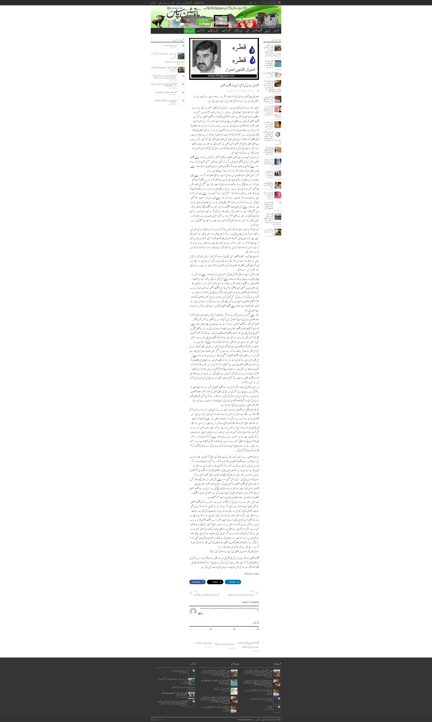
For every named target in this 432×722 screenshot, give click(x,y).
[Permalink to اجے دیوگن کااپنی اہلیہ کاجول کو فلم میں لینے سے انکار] (277, 185)
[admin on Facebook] (199, 614)
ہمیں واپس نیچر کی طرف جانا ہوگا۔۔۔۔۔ (202, 643)
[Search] (279, 2)
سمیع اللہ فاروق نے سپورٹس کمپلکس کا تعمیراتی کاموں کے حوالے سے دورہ (269, 174)
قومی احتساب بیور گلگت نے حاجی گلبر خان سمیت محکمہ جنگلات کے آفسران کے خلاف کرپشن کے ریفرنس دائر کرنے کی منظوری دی (272, 137)
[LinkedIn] (253, 3)
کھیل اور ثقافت (213, 30)
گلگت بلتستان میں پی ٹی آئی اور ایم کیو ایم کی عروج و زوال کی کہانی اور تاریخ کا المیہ (248, 645)
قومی (247, 30)
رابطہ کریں (153, 2)
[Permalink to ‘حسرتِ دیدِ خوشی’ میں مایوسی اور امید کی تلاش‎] (224, 634)
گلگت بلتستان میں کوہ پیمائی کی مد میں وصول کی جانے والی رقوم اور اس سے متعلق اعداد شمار (164, 85)
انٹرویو (172, 2)
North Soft (249, 719)
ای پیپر (267, 30)
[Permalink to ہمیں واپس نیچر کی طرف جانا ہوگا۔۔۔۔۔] (200, 634)
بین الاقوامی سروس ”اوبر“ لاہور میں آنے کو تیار (268, 232)
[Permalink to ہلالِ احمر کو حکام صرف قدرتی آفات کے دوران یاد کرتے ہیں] (277, 124)
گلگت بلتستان (257, 30)
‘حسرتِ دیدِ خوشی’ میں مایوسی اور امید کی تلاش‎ (224, 644)
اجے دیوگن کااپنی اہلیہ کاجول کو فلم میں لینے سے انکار (268, 185)
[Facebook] (258, 3)
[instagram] (250, 3)
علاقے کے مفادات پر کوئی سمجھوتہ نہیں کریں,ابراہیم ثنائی (241, 593)
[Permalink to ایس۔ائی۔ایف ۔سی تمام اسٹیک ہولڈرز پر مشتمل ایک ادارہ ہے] (181, 56)
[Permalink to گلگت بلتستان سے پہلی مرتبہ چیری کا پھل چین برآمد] (181, 94)
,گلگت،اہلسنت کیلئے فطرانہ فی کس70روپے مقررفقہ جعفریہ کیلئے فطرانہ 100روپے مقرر (268, 205)
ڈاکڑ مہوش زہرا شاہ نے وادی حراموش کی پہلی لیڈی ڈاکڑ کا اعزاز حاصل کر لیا (268, 162)
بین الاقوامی (238, 30)
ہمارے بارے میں (164, 2)
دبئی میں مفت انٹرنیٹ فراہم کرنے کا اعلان (261, 699)
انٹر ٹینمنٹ (200, 30)
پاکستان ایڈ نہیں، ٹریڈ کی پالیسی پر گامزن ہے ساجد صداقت (268, 194)
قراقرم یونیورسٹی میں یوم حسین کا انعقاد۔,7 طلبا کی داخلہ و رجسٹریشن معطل (165, 101)
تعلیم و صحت (226, 30)
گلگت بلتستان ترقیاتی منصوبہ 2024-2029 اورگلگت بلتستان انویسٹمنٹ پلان (164, 68)
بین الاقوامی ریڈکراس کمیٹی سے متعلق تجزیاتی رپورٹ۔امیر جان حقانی (268, 99)
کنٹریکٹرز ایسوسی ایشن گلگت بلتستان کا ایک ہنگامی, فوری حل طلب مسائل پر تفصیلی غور (268, 151)
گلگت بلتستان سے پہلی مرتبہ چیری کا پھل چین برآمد (166, 92)
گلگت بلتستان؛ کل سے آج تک (268, 74)
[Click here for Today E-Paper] (216, 25)
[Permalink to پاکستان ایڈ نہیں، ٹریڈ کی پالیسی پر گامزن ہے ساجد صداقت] (277, 195)
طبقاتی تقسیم (269, 707)
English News (199, 2)
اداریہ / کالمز (189, 30)
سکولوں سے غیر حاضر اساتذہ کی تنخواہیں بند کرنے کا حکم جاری (206, 593)
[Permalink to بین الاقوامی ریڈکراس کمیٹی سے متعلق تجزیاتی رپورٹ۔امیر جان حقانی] (277, 99)
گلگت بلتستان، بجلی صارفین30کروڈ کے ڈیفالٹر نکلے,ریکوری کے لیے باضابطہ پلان (268, 64)
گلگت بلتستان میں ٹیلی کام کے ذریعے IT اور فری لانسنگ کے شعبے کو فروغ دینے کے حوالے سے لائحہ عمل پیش (164, 77)
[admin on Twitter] (202, 614)
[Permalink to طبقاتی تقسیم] (276, 709)
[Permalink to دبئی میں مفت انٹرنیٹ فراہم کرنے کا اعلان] (276, 701)
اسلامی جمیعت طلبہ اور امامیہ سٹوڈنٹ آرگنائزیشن (174, 62)
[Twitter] (256, 3)
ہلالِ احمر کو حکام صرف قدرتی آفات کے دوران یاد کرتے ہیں (268, 124)
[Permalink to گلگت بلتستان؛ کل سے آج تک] (277, 75)
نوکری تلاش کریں (187, 2)
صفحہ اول (276, 30)
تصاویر (178, 2)
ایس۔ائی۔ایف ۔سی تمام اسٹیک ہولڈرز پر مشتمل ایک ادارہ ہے (164, 54)
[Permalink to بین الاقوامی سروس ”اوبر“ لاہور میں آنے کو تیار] (277, 232)
